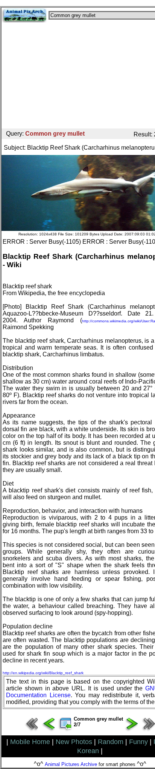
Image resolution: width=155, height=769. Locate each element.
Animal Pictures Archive (71, 764)
